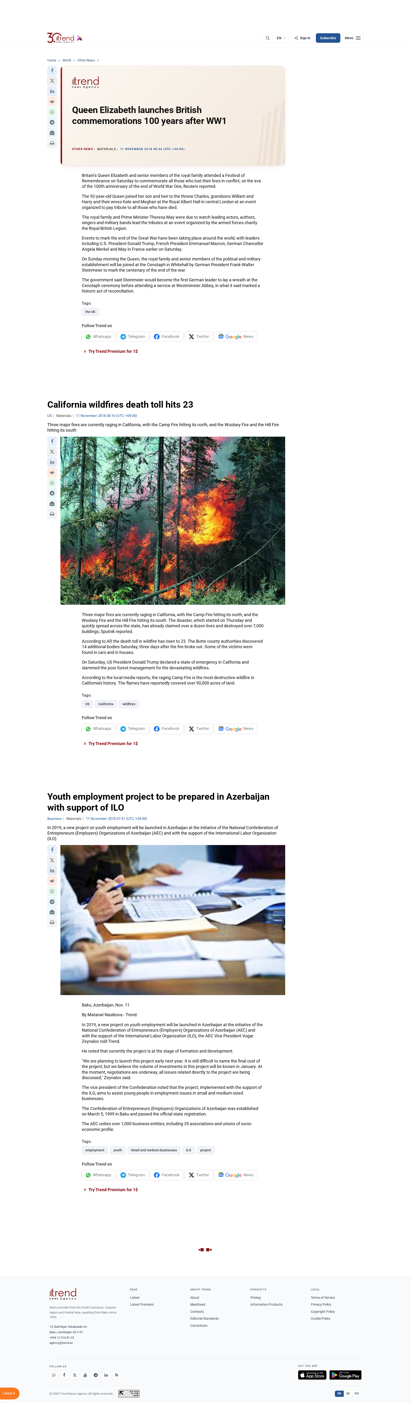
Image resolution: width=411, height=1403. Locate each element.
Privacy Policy (321, 1304)
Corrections (198, 1325)
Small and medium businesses (154, 1150)
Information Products (266, 1304)
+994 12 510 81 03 (61, 1337)
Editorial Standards (204, 1318)
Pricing (255, 1297)
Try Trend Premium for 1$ (113, 351)
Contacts (197, 1311)
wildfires (128, 704)
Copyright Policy (323, 1311)
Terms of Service (323, 1297)
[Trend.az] (65, 38)
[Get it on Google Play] (345, 1375)
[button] (52, 70)
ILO (188, 1150)
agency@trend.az (61, 1343)
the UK (90, 312)
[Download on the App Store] (312, 1375)
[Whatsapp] (53, 1375)
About (194, 1297)
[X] (74, 1375)
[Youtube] (85, 1375)
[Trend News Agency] (62, 1294)
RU (357, 1393)
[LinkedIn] (106, 1375)
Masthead (197, 1304)
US (87, 704)
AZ (348, 1393)
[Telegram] (95, 1375)
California (105, 704)
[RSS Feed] (116, 1375)
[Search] (267, 38)
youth (117, 1150)
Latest (135, 1297)
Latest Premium (142, 1304)
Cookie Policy (320, 1318)
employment (94, 1150)
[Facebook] (64, 1375)
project (205, 1150)
